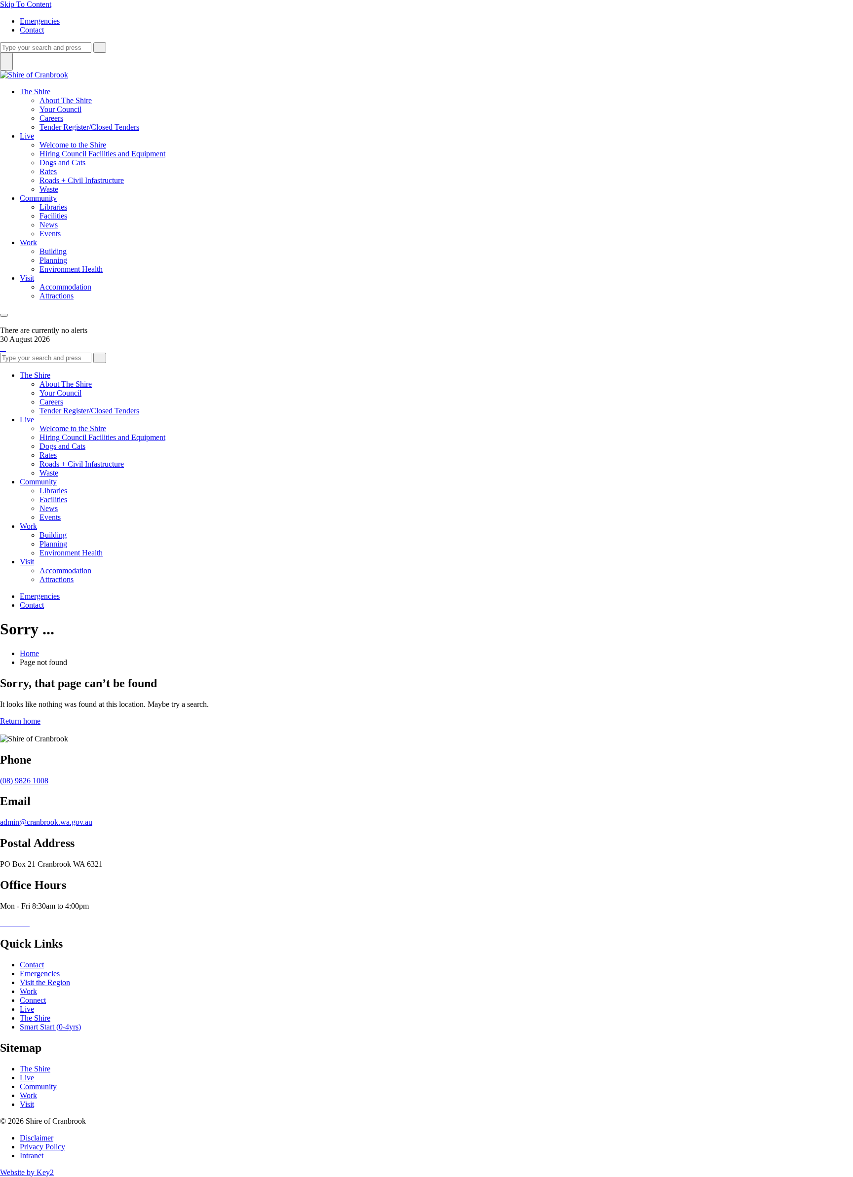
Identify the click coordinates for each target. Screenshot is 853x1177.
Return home (20, 721)
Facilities (53, 216)
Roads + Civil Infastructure (81, 180)
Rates (48, 171)
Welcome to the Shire (72, 145)
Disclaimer (36, 1138)
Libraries (53, 207)
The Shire (35, 91)
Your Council (60, 109)
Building (53, 251)
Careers (51, 118)
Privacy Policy (42, 1146)
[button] (3, 348)
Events (50, 233)
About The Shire (65, 100)
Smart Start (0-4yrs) (50, 1027)
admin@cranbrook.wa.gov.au (46, 822)
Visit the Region (45, 982)
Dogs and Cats (62, 162)
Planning (53, 260)
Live (27, 136)
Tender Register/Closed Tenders (89, 127)
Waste (48, 189)
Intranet (31, 1155)
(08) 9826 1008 (24, 780)
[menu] (4, 315)
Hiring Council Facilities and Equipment (102, 153)
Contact (32, 30)
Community (38, 198)
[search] (45, 47)
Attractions (56, 296)
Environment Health (71, 269)
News (48, 225)
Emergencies (40, 21)
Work (28, 242)
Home (29, 653)
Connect (33, 1000)
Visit (27, 278)
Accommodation (65, 287)
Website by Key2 (27, 1172)
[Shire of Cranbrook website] (34, 75)
